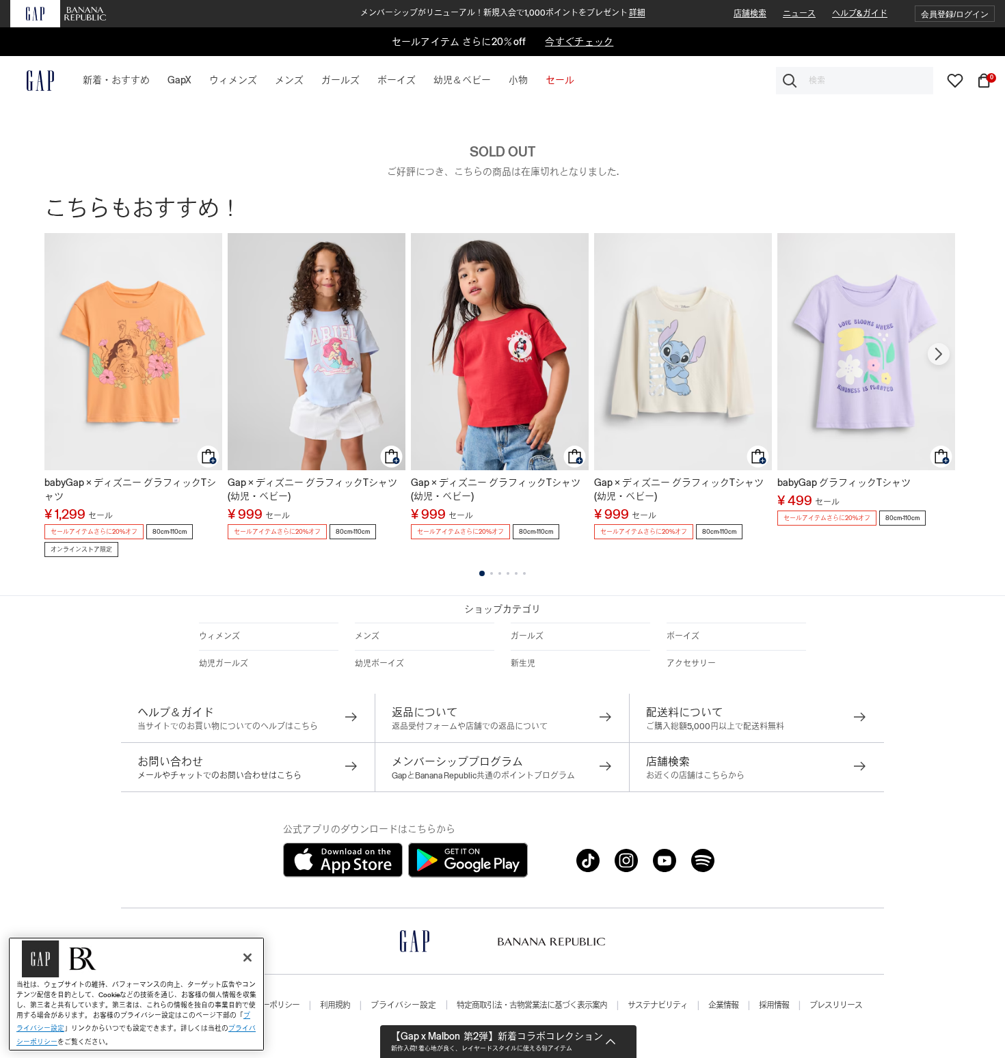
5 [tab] (516, 573)
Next (939, 354)
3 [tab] (499, 573)
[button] (954, 14)
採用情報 (774, 1005)
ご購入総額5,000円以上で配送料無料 (715, 726)
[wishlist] (955, 79)
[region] (136, 994)
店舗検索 (750, 13)
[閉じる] (247, 957)
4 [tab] (508, 573)
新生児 (523, 663)
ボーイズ (683, 636)
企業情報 (723, 1005)
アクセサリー (691, 663)
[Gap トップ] (32, 80)
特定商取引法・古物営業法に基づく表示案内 (532, 1005)
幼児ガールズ (223, 663)
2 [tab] (491, 573)
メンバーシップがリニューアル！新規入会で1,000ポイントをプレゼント (502, 13)
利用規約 (335, 1005)
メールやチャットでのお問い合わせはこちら (219, 776)
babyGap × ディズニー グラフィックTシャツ (130, 489)
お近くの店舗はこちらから (695, 776)
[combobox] (854, 80)
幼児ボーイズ (379, 663)
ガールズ (527, 636)
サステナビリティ (658, 1005)
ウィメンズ (219, 636)
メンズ (367, 636)
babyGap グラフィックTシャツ (844, 482)
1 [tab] (482, 573)
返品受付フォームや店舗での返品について (470, 726)
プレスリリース (835, 1005)
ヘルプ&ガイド (859, 13)
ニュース (799, 13)
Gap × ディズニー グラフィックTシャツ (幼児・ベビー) (312, 489)
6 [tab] (524, 573)
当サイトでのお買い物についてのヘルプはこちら (227, 726)
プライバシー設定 (403, 1005)
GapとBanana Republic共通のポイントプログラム (483, 776)
